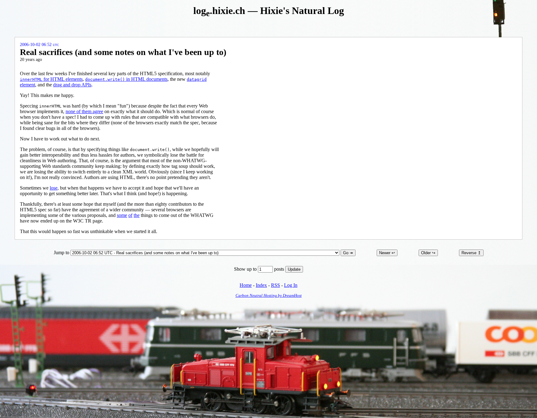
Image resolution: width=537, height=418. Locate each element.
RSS (275, 285)
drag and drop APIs (72, 84)
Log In (290, 285)
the (137, 215)
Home (246, 285)
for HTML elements (51, 79)
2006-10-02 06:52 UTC (39, 44)
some (122, 215)
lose (53, 188)
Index (261, 285)
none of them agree (84, 111)
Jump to (62, 252)
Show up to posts (259, 269)
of (130, 215)
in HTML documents (126, 79)
